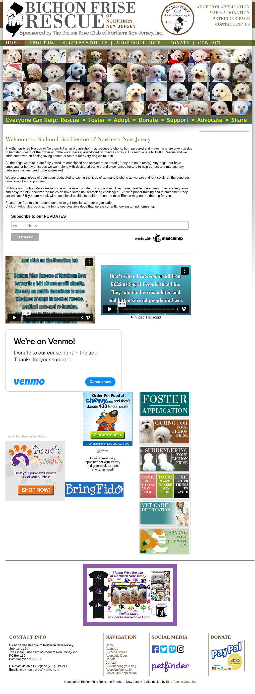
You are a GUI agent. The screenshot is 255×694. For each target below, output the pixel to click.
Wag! (11, 436)
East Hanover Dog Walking (31, 436)
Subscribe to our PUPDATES (38, 216)
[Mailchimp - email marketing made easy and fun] (159, 242)
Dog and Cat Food (118, 443)
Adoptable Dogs (29, 206)
